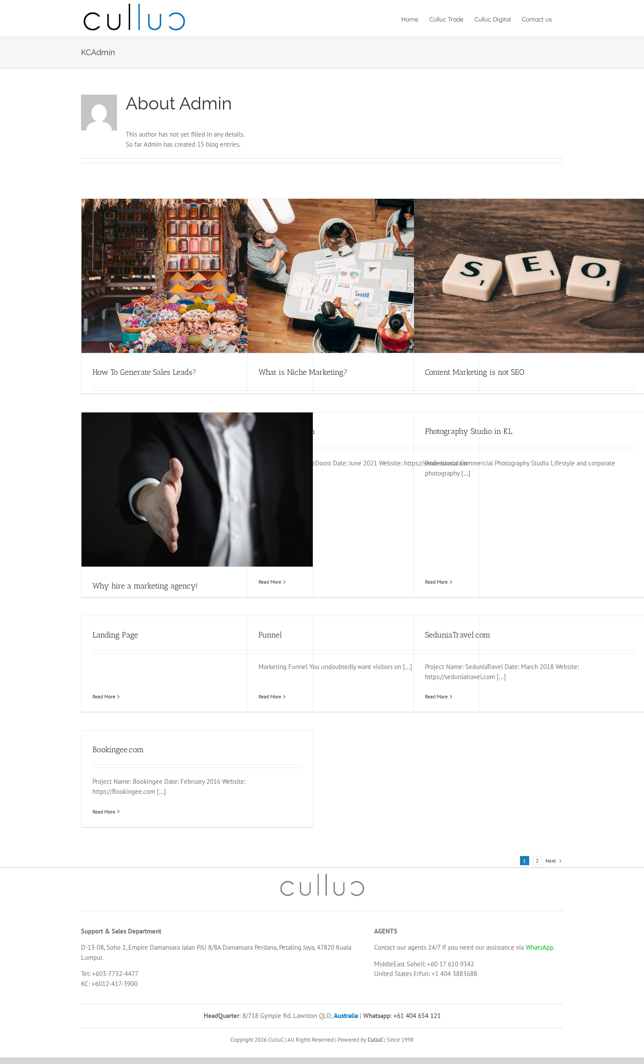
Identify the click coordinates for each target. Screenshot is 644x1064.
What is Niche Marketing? (302, 372)
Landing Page (115, 635)
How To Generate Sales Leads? (144, 372)
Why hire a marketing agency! (145, 586)
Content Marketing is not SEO (474, 372)
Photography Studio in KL (468, 431)
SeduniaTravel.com (457, 635)
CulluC (375, 1039)
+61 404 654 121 (416, 1015)
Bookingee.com (118, 749)
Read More (269, 581)
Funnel (270, 635)
